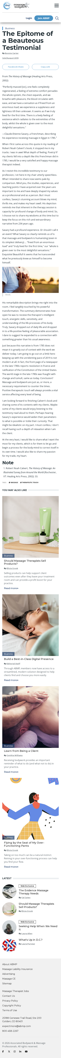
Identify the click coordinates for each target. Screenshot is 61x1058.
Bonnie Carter (12, 53)
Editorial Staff (13, 664)
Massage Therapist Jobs (15, 991)
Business (10, 28)
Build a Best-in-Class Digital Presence (29, 659)
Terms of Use (9, 1010)
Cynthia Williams (15, 755)
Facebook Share (16, 67)
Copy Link (45, 67)
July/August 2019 (10, 58)
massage (14, 482)
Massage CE (9, 978)
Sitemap (7, 983)
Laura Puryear (28, 944)
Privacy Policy (10, 1000)
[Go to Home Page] (22, 5)
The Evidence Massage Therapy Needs (33, 892)
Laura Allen (26, 934)
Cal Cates (25, 898)
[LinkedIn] (21, 1052)
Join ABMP (44, 18)
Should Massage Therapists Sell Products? (25, 562)
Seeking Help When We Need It (38, 928)
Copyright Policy (11, 1005)
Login (29, 18)
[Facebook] (4, 1052)
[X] (9, 1052)
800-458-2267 (10, 1031)
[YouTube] (26, 1052)
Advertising (8, 974)
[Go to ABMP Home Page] (7, 5)
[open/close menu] (56, 5)
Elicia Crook (12, 568)
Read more (10, 588)
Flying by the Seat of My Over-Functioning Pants (24, 844)
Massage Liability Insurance (17, 969)
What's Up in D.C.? (30, 939)
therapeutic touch (30, 482)
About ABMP (9, 964)
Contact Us (8, 996)
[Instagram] (15, 1052)
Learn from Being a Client (21, 751)
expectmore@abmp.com (16, 1026)
